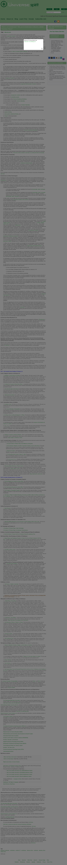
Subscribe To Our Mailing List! (30, 41)
